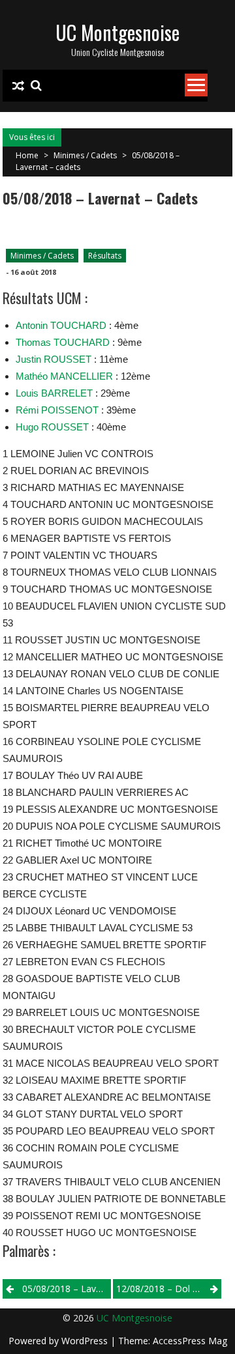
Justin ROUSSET (53, 359)
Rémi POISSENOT (57, 410)
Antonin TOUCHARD (61, 325)
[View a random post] (18, 86)
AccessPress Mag (190, 1340)
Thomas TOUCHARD (63, 342)
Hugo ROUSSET (52, 426)
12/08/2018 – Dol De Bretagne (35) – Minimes (168, 1288)
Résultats (104, 255)
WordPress (85, 1340)
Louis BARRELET (54, 393)
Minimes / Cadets (85, 155)
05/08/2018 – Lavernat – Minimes (66, 1288)
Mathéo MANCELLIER (64, 376)
